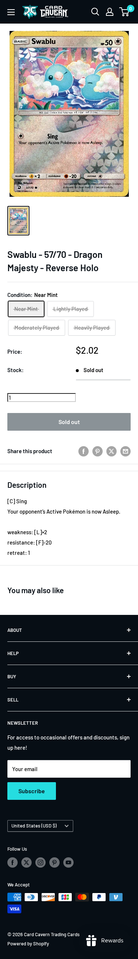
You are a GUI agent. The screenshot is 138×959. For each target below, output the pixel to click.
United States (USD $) (34, 826)
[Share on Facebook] (83, 450)
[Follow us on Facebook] (12, 862)
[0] (124, 11)
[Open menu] (11, 12)
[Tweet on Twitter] (111, 450)
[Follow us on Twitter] (26, 862)
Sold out (69, 421)
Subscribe (31, 790)
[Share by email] (125, 450)
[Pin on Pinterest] (97, 450)
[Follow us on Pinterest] (54, 862)
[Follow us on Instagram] (40, 862)
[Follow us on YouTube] (68, 862)
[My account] (109, 12)
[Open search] (95, 12)
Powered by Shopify (28, 943)
